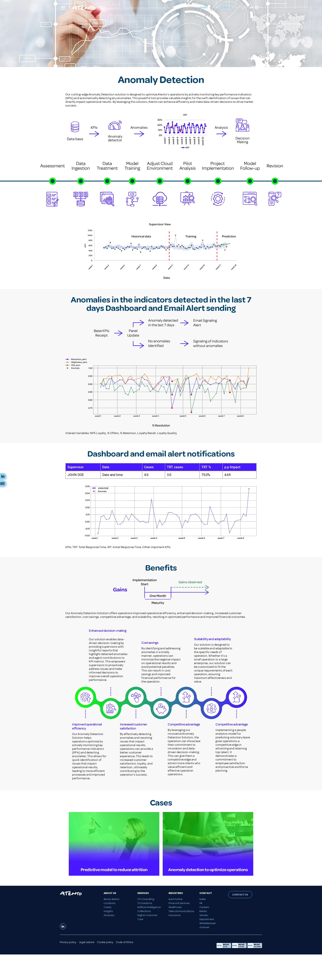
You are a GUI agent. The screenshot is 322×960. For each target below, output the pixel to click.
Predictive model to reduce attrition (114, 869)
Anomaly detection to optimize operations (208, 869)
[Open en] (261, 7)
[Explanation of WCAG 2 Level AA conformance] (239, 947)
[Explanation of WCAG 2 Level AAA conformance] (254, 947)
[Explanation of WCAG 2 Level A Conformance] (224, 947)
